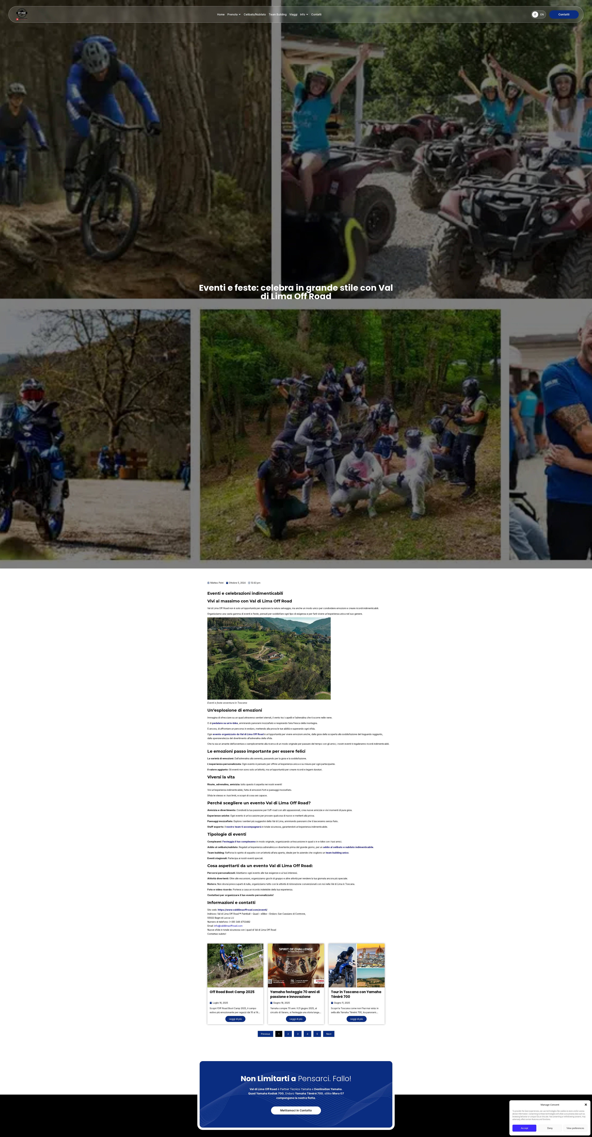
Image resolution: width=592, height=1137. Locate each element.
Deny (550, 1128)
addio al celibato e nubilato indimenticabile (348, 847)
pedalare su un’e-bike (225, 723)
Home (221, 14)
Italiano (535, 14)
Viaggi (293, 14)
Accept (524, 1128)
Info (302, 14)
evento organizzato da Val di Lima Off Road (238, 734)
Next (328, 1033)
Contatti (316, 14)
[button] (585, 1104)
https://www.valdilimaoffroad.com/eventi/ (242, 909)
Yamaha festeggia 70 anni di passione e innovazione (295, 994)
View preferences (575, 1128)
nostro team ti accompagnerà (243, 826)
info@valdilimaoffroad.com (228, 925)
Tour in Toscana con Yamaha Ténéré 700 (356, 994)
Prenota (232, 14)
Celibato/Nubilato (255, 14)
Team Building (278, 14)
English (542, 14)
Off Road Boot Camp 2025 (232, 992)
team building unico (337, 852)
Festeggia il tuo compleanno (239, 841)
